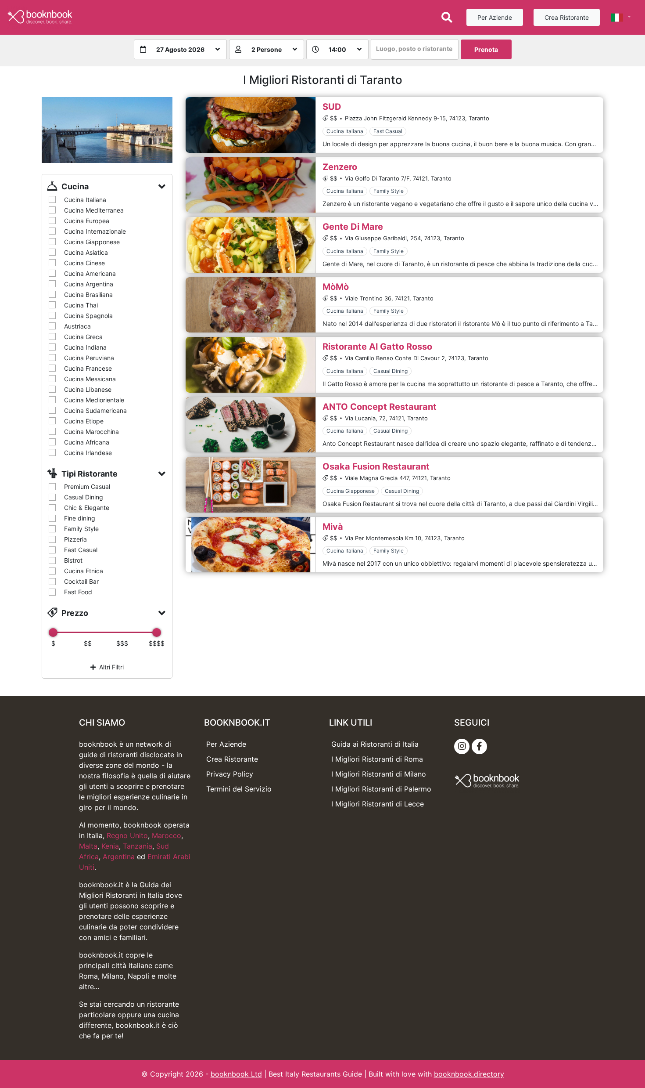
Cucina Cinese (84, 263)
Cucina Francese (88, 368)
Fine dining (79, 518)
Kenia (110, 846)
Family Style (81, 528)
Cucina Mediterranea (94, 210)
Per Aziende (494, 17)
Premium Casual (87, 486)
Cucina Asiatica (86, 252)
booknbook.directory (469, 1074)
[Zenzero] (250, 185)
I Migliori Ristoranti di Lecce (377, 803)
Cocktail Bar (81, 581)
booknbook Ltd (236, 1074)
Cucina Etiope (84, 421)
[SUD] (250, 125)
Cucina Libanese (87, 389)
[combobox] (414, 49)
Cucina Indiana (85, 347)
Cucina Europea (86, 220)
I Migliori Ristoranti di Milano (378, 774)
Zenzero (339, 167)
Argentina (119, 856)
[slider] (53, 632)
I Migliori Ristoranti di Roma (377, 759)
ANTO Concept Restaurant (379, 406)
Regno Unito (127, 835)
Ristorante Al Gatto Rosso (377, 346)
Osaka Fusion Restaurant (376, 466)
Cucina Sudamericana (95, 410)
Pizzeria (75, 539)
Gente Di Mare (352, 226)
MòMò (335, 287)
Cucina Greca (83, 336)
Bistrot (73, 560)
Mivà (332, 526)
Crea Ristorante (567, 17)
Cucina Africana (86, 442)
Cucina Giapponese (92, 242)
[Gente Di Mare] (250, 245)
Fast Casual (80, 549)
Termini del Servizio (239, 788)
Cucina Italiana (85, 199)
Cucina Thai (81, 305)
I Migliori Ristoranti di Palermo (381, 788)
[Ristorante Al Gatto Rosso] (250, 365)
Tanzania (137, 846)
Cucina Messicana (90, 379)
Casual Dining (83, 497)
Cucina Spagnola (88, 315)
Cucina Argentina (88, 284)
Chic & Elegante (86, 507)
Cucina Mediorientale (94, 400)
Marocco (166, 835)
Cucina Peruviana (89, 357)
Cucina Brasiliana (88, 294)
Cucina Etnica (83, 571)
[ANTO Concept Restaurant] (250, 425)
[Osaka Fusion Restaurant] (250, 485)
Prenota (486, 49)
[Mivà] (250, 545)
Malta (88, 846)
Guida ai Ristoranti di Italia (375, 744)
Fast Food (78, 592)
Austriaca (77, 326)
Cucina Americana (90, 273)
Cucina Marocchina (91, 431)
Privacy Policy (229, 774)
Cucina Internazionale (95, 231)
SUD (331, 106)
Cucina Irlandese (88, 452)
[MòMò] (250, 305)
